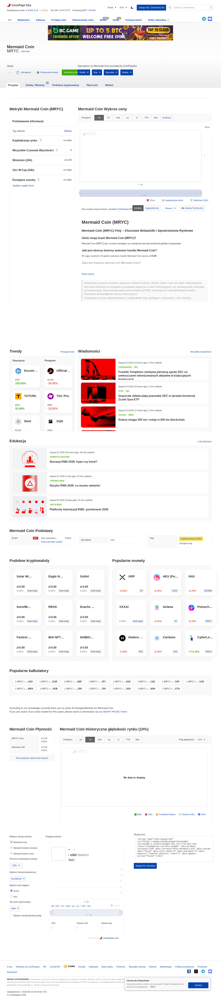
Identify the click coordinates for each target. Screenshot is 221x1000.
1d (99, 118)
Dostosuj (166, 118)
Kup (95, 72)
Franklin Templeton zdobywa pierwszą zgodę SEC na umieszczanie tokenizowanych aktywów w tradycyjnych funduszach (154, 376)
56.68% (92, 10)
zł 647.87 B (64, 10)
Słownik (152, 967)
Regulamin (12, 972)
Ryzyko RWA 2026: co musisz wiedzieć (75, 485)
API (9, 20)
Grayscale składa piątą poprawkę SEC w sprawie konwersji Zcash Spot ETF (156, 397)
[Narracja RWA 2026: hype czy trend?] (29, 459)
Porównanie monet (49, 72)
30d (118, 118)
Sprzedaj (109, 72)
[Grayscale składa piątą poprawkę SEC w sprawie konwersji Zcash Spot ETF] (98, 393)
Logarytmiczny (152, 208)
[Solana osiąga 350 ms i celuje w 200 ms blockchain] (98, 417)
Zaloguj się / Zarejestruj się (151, 7)
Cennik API (55, 967)
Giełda (125, 72)
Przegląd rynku (58, 20)
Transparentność (133, 20)
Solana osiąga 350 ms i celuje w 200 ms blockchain (151, 419)
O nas (9, 967)
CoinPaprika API (124, 209)
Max (156, 118)
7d (108, 118)
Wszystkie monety (137, 967)
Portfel (82, 72)
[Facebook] (189, 971)
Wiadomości (24, 20)
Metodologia (166, 967)
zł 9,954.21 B (32, 10)
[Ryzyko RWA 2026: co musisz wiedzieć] (29, 482)
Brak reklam (107, 967)
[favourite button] (10, 72)
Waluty (103, 20)
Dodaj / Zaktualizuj (157, 20)
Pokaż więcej (88, 274)
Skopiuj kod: (139, 834)
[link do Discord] (210, 19)
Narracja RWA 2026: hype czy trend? (73, 461)
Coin (112, 540)
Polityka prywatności (184, 967)
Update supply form (23, 185)
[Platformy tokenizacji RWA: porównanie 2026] (29, 506)
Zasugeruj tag (185, 543)
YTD (146, 118)
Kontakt (81, 967)
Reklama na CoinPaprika (28, 967)
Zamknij (198, 985)
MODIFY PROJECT (112, 712)
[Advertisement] (110, 330)
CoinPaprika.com (19, 4)
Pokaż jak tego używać (52, 542)
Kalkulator (93, 967)
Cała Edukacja (205, 441)
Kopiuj (68, 538)
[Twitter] (198, 19)
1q (127, 118)
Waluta (68, 130)
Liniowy (138, 208)
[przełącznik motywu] (132, 7)
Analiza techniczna (194, 208)
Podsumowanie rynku (83, 20)
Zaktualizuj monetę (72, 72)
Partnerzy (120, 967)
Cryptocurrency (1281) (191, 539)
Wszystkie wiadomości (201, 352)
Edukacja (40, 20)
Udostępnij (26, 72)
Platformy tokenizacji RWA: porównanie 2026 (79, 509)
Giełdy (116, 20)
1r (137, 118)
